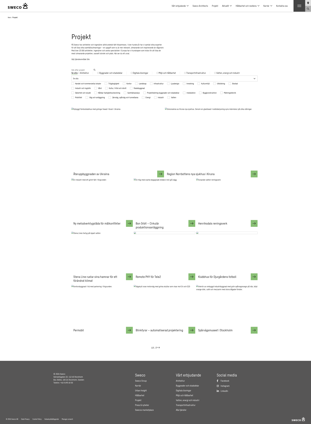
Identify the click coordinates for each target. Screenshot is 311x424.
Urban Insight (141, 390)
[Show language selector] (308, 3)
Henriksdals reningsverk (212, 223)
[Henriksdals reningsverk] (227, 199)
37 (156, 347)
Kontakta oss (282, 5)
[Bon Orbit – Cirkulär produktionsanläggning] (164, 199)
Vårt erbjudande (179, 5)
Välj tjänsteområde (78, 59)
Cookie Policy (37, 419)
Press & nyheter (142, 405)
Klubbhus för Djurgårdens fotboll (217, 276)
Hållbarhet (139, 395)
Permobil (78, 330)
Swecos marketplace (144, 410)
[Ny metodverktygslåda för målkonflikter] (102, 199)
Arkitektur (180, 380)
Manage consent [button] (67, 419)
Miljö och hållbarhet (184, 395)
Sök (88, 59)
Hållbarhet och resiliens (246, 5)
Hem (9, 17)
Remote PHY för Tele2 (148, 276)
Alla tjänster (181, 410)
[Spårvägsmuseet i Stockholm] (227, 306)
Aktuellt (225, 5)
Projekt (215, 5)
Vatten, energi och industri (187, 400)
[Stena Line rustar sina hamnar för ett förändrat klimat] (102, 252)
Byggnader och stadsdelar (187, 385)
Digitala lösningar (183, 390)
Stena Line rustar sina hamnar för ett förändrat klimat (95, 278)
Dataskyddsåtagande (51, 419)
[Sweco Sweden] (18, 6)
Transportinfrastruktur (185, 405)
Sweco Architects (200, 5)
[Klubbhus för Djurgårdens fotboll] (227, 252)
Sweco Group (141, 380)
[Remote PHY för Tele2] (164, 252)
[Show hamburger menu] (299, 6)
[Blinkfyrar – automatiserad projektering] (164, 306)
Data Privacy (25, 419)
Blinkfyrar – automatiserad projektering (159, 330)
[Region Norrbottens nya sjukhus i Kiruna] (211, 139)
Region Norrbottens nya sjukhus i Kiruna (191, 174)
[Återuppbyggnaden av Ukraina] (117, 139)
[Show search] (308, 9)
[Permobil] (102, 306)
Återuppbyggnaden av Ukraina (91, 174)
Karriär (266, 5)
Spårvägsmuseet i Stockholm (215, 330)
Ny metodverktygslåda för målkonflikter (97, 223)
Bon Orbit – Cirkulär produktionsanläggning (150, 225)
